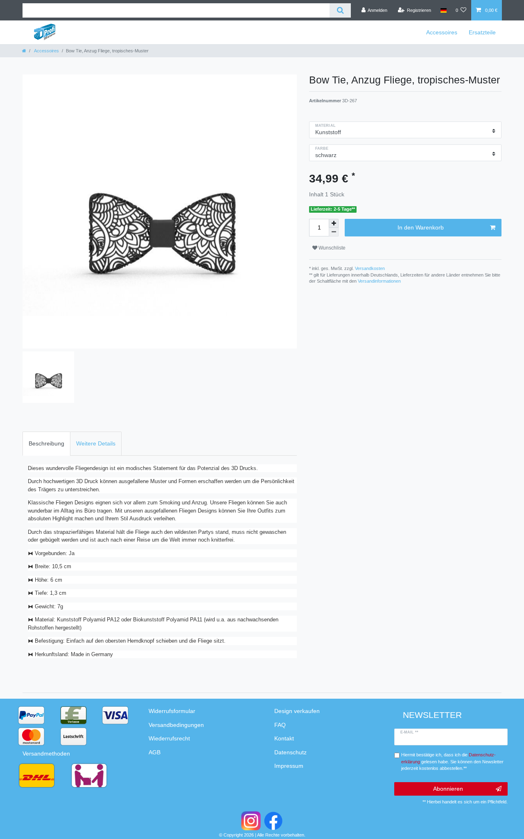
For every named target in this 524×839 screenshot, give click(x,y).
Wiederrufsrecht (169, 738)
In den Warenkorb (421, 227)
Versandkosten (369, 268)
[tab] (46, 444)
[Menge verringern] (334, 232)
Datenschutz (290, 752)
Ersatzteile (482, 32)
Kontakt (284, 738)
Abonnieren (448, 788)
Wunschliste (331, 248)
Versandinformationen (379, 281)
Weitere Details (95, 443)
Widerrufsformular (172, 711)
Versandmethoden (46, 753)
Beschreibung (46, 443)
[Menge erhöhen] (334, 223)
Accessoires (441, 32)
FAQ (280, 725)
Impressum (288, 766)
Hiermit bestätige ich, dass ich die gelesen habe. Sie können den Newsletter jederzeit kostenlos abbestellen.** (452, 761)
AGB (154, 752)
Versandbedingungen (176, 725)
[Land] (443, 10)
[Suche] (340, 10)
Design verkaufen (297, 711)
